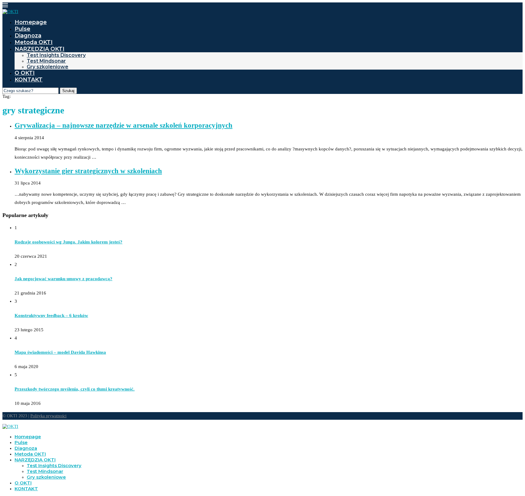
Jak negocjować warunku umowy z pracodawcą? (63, 278)
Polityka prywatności (48, 416)
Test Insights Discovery (56, 55)
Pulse (22, 29)
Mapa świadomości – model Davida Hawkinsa (60, 352)
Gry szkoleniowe (47, 67)
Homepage (31, 22)
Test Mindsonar (46, 61)
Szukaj (68, 90)
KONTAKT (29, 79)
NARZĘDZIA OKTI (39, 49)
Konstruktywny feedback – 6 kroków (51, 315)
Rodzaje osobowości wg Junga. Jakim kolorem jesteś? (68, 241)
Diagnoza (28, 35)
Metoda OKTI (34, 42)
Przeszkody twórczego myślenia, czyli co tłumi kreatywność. (75, 389)
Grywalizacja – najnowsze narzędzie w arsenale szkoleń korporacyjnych (123, 125)
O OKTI (25, 73)
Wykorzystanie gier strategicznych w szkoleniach (88, 171)
